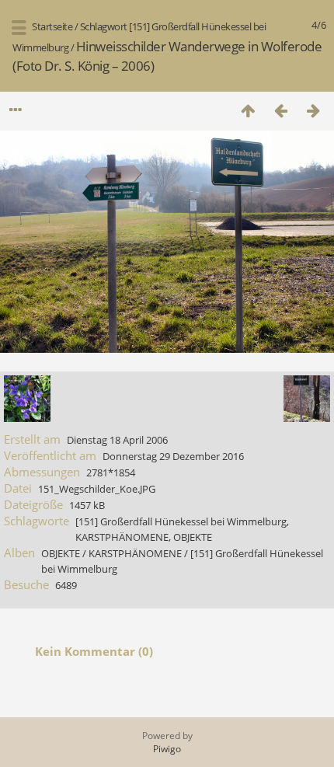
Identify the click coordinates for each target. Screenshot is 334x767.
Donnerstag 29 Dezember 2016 (173, 456)
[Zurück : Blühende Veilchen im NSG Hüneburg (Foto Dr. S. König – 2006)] (280, 109)
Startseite (52, 26)
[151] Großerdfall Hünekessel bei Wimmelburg (181, 521)
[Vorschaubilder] (247, 109)
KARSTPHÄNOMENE (122, 537)
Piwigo (167, 748)
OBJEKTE (192, 537)
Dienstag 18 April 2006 (117, 440)
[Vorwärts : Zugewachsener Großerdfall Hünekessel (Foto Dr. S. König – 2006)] (313, 109)
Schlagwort (103, 26)
